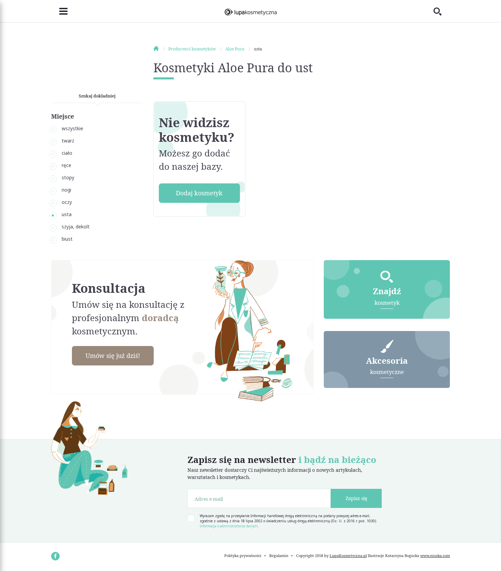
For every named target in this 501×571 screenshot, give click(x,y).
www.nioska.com (435, 555)
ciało (67, 153)
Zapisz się (356, 498)
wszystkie (72, 128)
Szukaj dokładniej (97, 96)
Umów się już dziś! (113, 355)
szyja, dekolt (76, 226)
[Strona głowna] (160, 49)
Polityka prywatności (242, 555)
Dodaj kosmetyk (199, 193)
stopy (68, 177)
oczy (67, 202)
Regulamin (278, 555)
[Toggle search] (442, 11)
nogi (66, 189)
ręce (66, 165)
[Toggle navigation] (59, 11)
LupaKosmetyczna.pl (348, 555)
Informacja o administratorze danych (229, 526)
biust (67, 239)
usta (67, 214)
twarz (68, 140)
